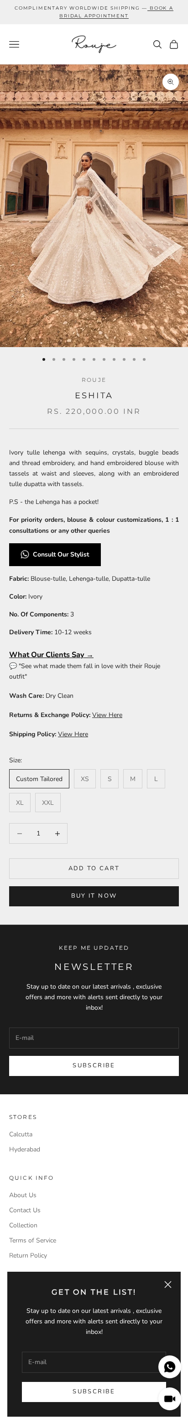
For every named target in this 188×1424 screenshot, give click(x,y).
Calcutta (20, 1134)
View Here (107, 715)
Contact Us (25, 1210)
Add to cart (94, 868)
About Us (23, 1195)
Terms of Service (32, 1240)
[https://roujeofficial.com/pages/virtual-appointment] (148, 8)
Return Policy (28, 1255)
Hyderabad (24, 1149)
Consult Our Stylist (62, 554)
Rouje (94, 379)
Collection (23, 1225)
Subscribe (94, 1391)
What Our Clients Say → (51, 654)
